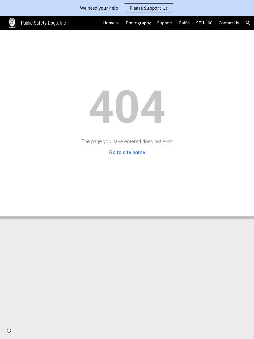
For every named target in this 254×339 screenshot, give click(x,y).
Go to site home (127, 152)
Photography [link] (138, 23)
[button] (248, 23)
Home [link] (108, 23)
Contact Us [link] (229, 23)
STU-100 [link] (204, 23)
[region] (127, 8)
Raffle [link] (184, 23)
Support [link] (165, 23)
